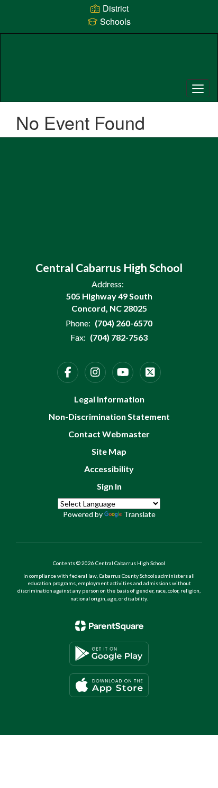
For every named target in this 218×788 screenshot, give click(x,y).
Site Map (109, 451)
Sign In (109, 486)
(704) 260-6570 (123, 323)
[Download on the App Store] (109, 685)
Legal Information (109, 399)
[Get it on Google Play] (109, 653)
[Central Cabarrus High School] (109, 60)
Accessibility (109, 469)
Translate (140, 514)
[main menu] (198, 88)
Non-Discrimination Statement (109, 416)
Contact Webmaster (109, 434)
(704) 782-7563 (119, 337)
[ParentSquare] (109, 626)
